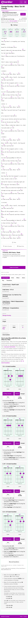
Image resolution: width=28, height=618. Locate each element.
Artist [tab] (12, 277)
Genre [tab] (23, 277)
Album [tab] (17, 277)
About (21, 616)
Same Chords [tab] (5, 277)
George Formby (7, 315)
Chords (17, 393)
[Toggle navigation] (25, 2)
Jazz (4, 327)
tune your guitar (13, 21)
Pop (4, 329)
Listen (8, 389)
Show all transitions (14, 561)
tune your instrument (9, 346)
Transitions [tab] (9, 280)
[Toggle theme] (21, 2)
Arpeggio (23, 393)
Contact (25, 616)
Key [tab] (3, 280)
